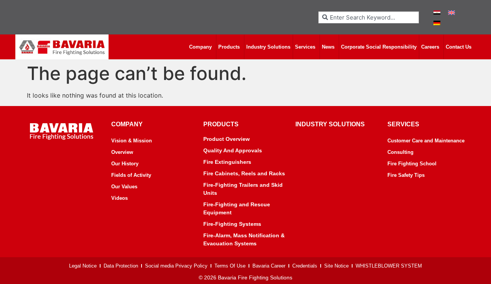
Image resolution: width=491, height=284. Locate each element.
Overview (122, 152)
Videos (119, 198)
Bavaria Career (268, 266)
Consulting (400, 152)
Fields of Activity (131, 175)
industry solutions (330, 124)
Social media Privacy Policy (176, 266)
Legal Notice (83, 266)
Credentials (304, 266)
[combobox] (368, 17)
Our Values (124, 186)
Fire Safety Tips (406, 175)
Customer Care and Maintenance (426, 141)
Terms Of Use (230, 266)
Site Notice (336, 266)
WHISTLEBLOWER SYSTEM (389, 266)
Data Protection (121, 266)
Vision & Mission (131, 141)
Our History (124, 163)
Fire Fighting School (412, 163)
